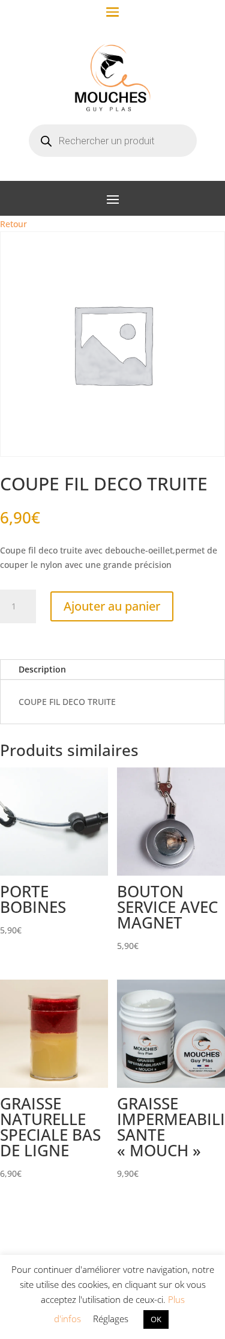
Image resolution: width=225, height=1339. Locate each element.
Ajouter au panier (112, 606)
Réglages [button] (110, 1319)
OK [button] (156, 1319)
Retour (13, 224)
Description (42, 669)
